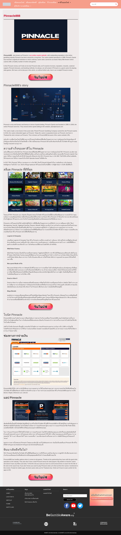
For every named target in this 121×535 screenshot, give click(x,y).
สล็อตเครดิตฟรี (31, 2)
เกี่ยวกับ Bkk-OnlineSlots (29, 494)
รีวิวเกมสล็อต (51, 2)
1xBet (8, 493)
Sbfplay (9, 500)
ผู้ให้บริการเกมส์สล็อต (21, 6)
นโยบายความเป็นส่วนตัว (32, 498)
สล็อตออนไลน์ (19, 2)
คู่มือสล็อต (41, 2)
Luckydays (10, 496)
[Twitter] (80, 505)
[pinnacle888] (41, 77)
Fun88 (8, 503)
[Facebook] (66, 505)
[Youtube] (73, 505)
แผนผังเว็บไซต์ (47, 493)
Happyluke (10, 507)
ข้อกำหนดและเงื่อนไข (31, 502)
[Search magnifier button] (116, 4)
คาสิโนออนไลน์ (63, 2)
